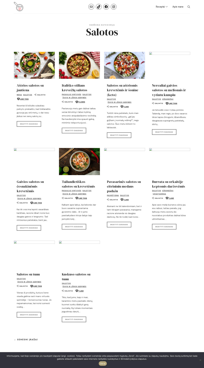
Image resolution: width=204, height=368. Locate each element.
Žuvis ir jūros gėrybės (74, 98)
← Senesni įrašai (26, 339)
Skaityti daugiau (29, 124)
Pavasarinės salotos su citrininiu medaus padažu (124, 186)
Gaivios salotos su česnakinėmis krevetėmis (30, 186)
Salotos (27, 95)
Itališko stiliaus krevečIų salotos (74, 87)
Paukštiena (113, 195)
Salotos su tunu (28, 274)
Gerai (102, 363)
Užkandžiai (167, 99)
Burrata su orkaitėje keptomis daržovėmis (168, 184)
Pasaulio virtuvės (71, 94)
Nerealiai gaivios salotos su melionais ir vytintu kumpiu (169, 90)
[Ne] (200, 360)
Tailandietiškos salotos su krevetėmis (78, 184)
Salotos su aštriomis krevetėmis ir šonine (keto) (122, 90)
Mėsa (19, 95)
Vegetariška (159, 194)
